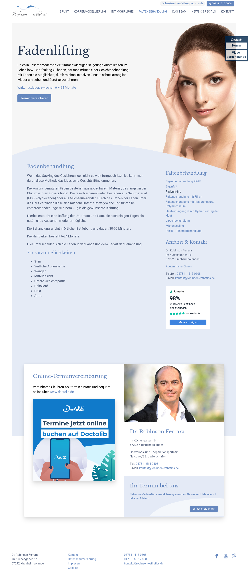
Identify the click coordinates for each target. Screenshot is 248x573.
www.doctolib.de (62, 392)
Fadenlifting (173, 191)
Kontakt (227, 11)
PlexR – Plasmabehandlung (184, 231)
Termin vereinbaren (34, 98)
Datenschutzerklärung (82, 559)
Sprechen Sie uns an (204, 508)
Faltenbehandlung (153, 11)
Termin (236, 45)
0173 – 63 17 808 (135, 559)
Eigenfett (171, 186)
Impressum (75, 563)
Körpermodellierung (90, 11)
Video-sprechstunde (236, 54)
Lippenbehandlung (178, 220)
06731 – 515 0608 (189, 273)
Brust (64, 11)
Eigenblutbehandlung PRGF (183, 181)
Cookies (73, 568)
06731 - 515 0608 (222, 3)
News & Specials (204, 11)
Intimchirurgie (122, 11)
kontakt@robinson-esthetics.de (195, 278)
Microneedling (175, 225)
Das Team (179, 11)
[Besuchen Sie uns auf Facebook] (215, 556)
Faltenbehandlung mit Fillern (184, 196)
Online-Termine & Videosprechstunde (182, 3)
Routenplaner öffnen (179, 266)
